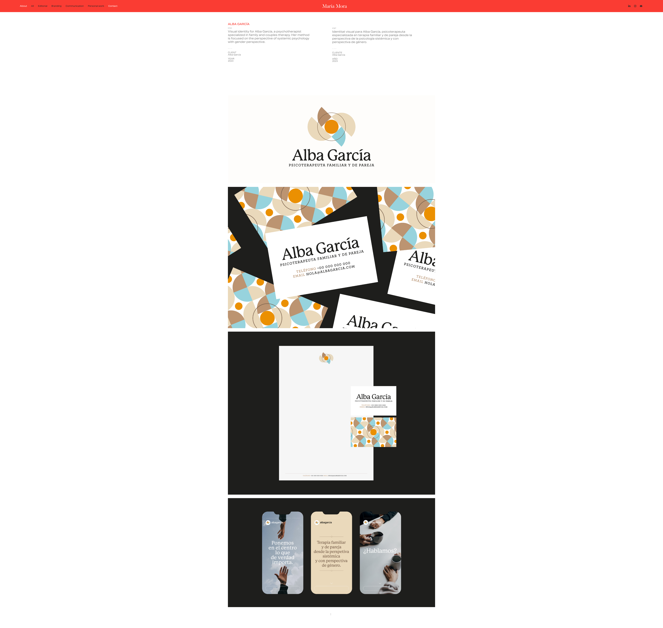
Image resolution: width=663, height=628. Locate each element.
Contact (112, 6)
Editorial (42, 6)
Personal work (96, 6)
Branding (56, 6)
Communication (75, 6)
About (23, 6)
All (32, 6)
